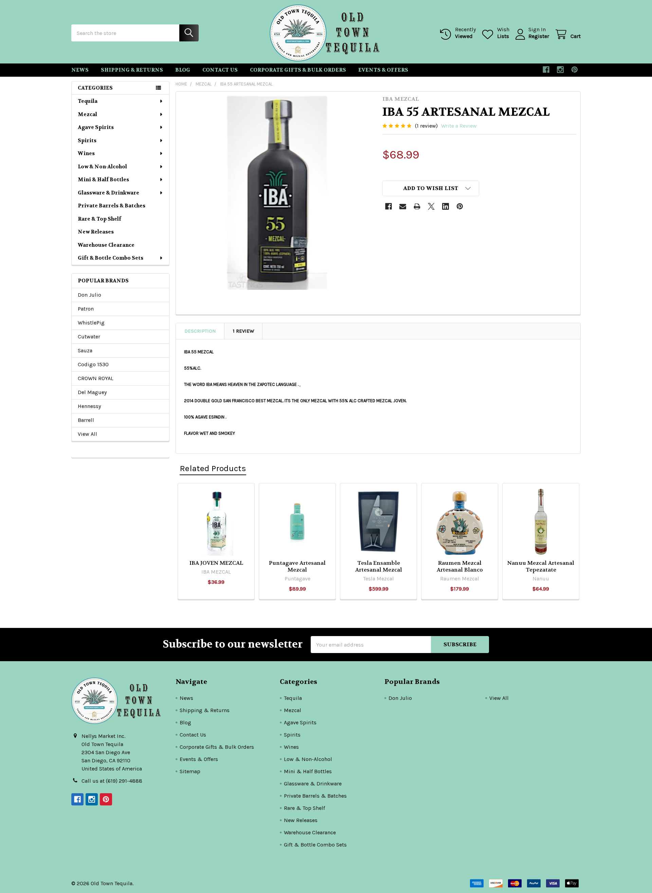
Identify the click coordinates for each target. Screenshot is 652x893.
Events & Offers (383, 70)
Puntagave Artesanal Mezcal (297, 566)
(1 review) (426, 126)
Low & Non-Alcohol (102, 166)
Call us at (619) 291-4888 (112, 781)
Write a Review (459, 126)
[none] (277, 193)
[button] (430, 188)
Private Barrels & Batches (111, 205)
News (80, 70)
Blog (182, 70)
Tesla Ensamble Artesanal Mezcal (378, 566)
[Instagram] (560, 69)
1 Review (243, 331)
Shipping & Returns (132, 70)
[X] (431, 206)
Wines (86, 153)
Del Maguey (92, 392)
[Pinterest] (574, 69)
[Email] (403, 206)
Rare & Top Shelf (99, 219)
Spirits (87, 140)
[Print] (417, 206)
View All (87, 434)
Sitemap (190, 771)
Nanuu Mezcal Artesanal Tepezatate (540, 566)
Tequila (87, 101)
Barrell (86, 420)
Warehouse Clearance (106, 245)
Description (200, 331)
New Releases (96, 231)
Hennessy (89, 406)
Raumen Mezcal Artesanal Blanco (460, 566)
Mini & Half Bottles (103, 179)
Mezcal (87, 114)
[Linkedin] (445, 206)
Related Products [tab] (213, 468)
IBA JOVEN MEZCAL (216, 562)
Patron (86, 308)
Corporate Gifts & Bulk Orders (298, 70)
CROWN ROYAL (95, 378)
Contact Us (220, 70)
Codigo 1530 (93, 364)
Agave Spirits (96, 127)
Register (538, 36)
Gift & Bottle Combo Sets (110, 258)
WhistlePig (91, 322)
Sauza (85, 350)
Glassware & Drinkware (108, 192)
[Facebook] (546, 69)
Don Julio (89, 295)
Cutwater (89, 336)
